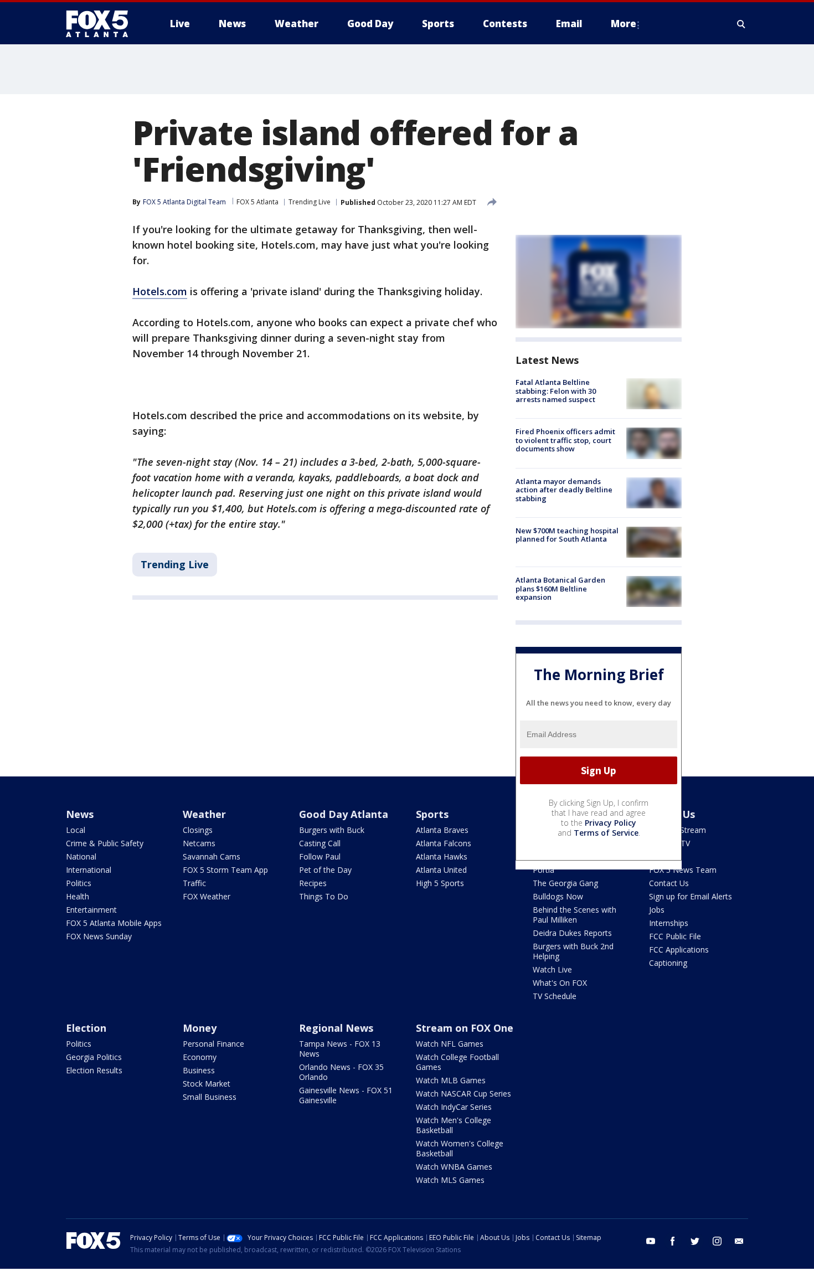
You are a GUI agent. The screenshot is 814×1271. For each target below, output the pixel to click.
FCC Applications (679, 949)
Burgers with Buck (331, 830)
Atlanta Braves (442, 830)
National (81, 856)
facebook (673, 1241)
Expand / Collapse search (741, 24)
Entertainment (91, 909)
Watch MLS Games (450, 1180)
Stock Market (206, 1083)
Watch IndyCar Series (454, 1107)
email (739, 1241)
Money (200, 1028)
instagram (717, 1241)
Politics (78, 883)
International (88, 870)
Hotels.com (159, 291)
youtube (651, 1241)
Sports (432, 814)
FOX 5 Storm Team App (225, 870)
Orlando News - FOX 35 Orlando (341, 1072)
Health (77, 896)
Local (75, 830)
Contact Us (669, 883)
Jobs (656, 909)
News (80, 814)
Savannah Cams (211, 856)
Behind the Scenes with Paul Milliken (574, 914)
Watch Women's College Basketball (459, 1148)
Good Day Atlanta (343, 814)
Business (199, 1070)
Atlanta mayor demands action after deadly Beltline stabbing (564, 489)
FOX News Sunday (99, 936)
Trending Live (309, 202)
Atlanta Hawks (441, 856)
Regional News (336, 1028)
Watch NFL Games (449, 1043)
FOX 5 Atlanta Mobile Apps (114, 923)
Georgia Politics (94, 1057)
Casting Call (320, 843)
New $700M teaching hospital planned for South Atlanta (567, 535)
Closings (198, 830)
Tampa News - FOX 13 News (339, 1048)
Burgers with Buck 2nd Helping (573, 951)
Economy (200, 1057)
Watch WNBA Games (454, 1166)
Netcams (199, 843)
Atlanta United (441, 870)
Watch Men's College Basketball (453, 1125)
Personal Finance (213, 1043)
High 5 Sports (440, 883)
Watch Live (552, 969)
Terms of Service (606, 832)
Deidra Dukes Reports (572, 933)
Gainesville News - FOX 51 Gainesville (346, 1095)
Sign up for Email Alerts (690, 896)
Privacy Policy (610, 822)
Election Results (94, 1070)
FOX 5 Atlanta (257, 202)
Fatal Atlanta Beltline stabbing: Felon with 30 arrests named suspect (556, 390)
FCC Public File (675, 936)
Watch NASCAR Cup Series (463, 1093)
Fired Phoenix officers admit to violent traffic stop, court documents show (565, 440)
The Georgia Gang (565, 883)
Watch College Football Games (457, 1062)
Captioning (668, 963)
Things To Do (323, 896)
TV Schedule (554, 996)
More (623, 23)
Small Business (209, 1097)
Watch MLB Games (451, 1080)
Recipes (313, 883)
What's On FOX (560, 982)
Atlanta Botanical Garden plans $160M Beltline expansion (560, 588)
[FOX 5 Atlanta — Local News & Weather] (102, 24)
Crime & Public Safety (104, 843)
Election (86, 1028)
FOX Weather (206, 896)
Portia (543, 870)
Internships (668, 923)
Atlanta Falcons (443, 843)
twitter (695, 1241)
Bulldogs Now (558, 896)
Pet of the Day (325, 870)
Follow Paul (320, 856)
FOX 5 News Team (683, 870)
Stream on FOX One (464, 1028)
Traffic (194, 883)
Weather (204, 814)
